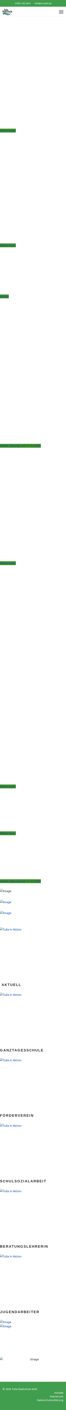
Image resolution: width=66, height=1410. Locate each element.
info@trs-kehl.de (43, 3)
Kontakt (58, 1392)
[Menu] (61, 12)
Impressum (56, 1396)
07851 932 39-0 (22, 3)
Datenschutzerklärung (50, 1400)
